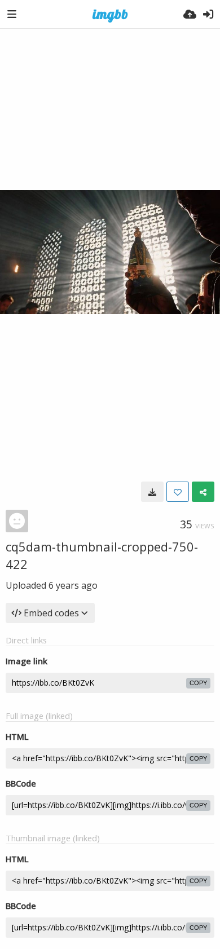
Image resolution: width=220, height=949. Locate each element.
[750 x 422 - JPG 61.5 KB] (152, 492)
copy (198, 682)
